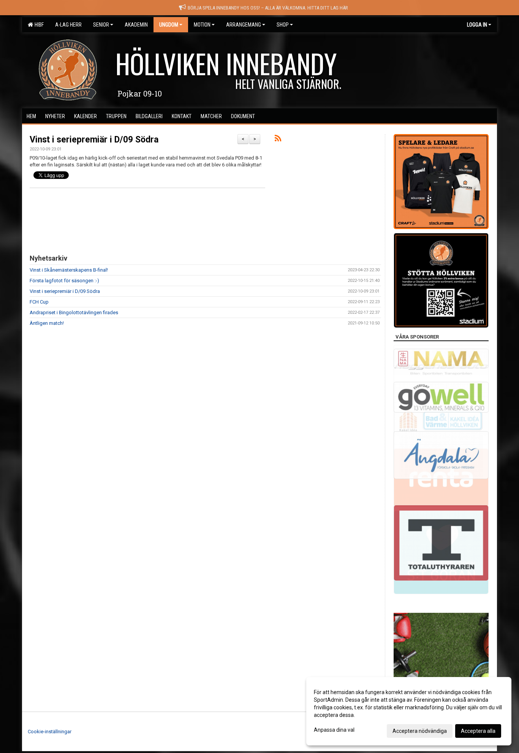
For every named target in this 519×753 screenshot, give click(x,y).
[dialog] (408, 711)
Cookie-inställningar (49, 731)
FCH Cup (39, 302)
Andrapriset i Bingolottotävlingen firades (74, 312)
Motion (202, 25)
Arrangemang (243, 25)
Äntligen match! (47, 323)
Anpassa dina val (334, 730)
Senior (101, 25)
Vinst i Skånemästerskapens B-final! (69, 270)
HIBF (38, 25)
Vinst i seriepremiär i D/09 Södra (94, 139)
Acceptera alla (478, 731)
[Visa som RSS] (278, 139)
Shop (283, 25)
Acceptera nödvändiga (419, 731)
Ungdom (168, 25)
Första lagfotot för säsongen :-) (64, 280)
